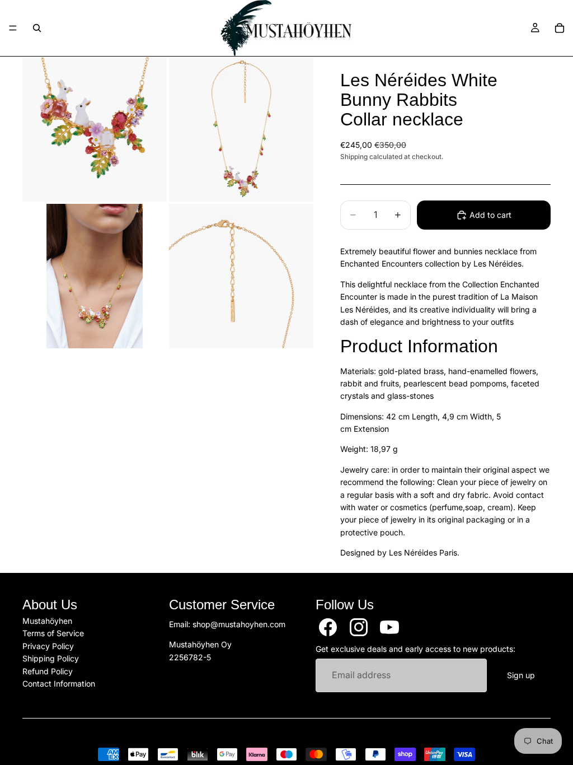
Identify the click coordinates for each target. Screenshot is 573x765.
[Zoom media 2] (241, 129)
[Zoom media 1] (94, 129)
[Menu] (13, 28)
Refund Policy (47, 670)
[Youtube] (389, 627)
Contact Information (58, 683)
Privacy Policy (48, 645)
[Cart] (559, 28)
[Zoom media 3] (94, 276)
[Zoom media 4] (241, 276)
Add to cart (490, 215)
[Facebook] (328, 627)
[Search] (37, 28)
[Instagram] (358, 627)
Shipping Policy (50, 658)
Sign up (521, 675)
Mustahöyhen (47, 621)
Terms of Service (53, 633)
